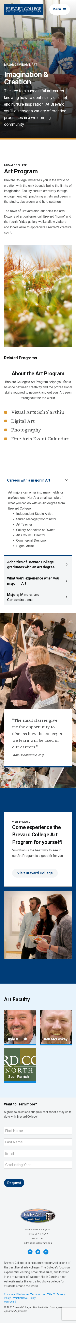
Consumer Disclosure (16, 1294)
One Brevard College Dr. (38, 1229)
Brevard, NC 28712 (38, 1234)
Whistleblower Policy (24, 1298)
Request (14, 1183)
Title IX (51, 1294)
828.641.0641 (38, 1238)
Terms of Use (37, 1294)
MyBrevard (10, 1301)
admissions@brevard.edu (38, 1243)
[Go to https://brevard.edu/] (23, 9)
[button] (59, 9)
